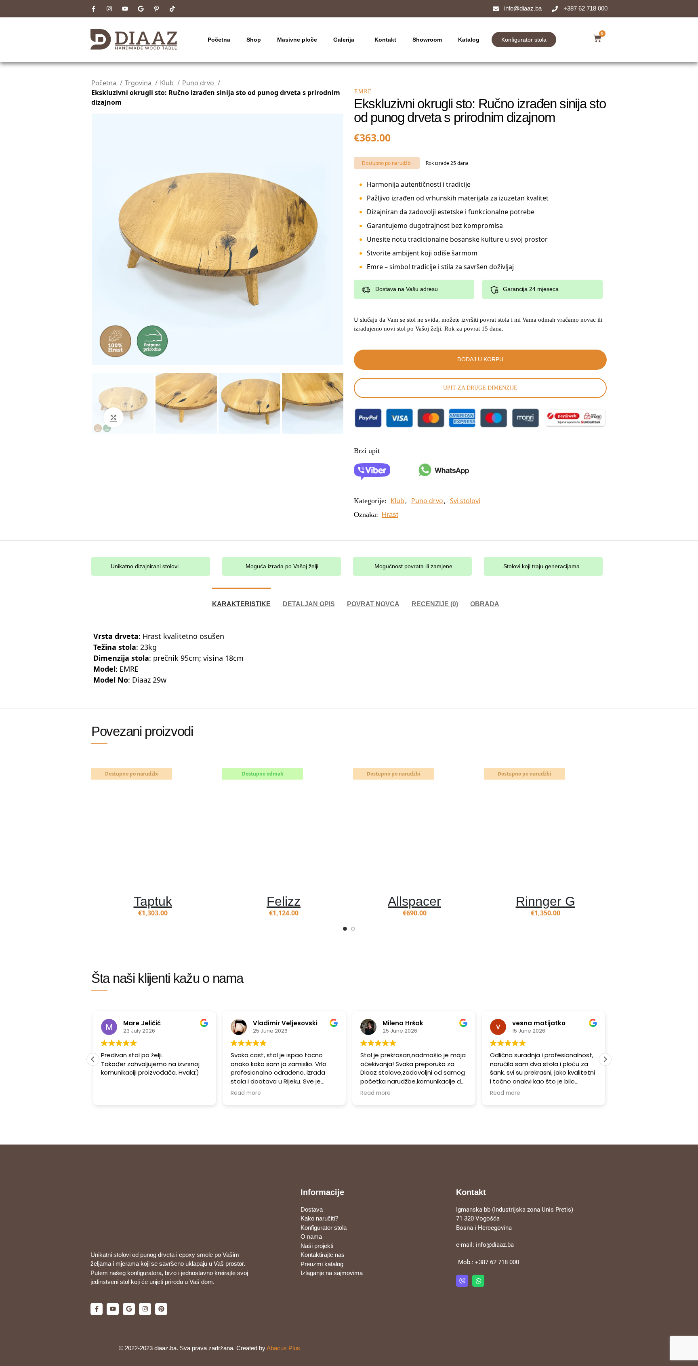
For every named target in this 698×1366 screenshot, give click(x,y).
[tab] (241, 600)
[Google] (129, 1286)
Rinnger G (545, 901)
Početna (219, 39)
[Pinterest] (161, 1286)
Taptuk (153, 901)
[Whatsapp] (478, 1281)
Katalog (468, 39)
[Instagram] (145, 1286)
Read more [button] (116, 1093)
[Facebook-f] (96, 1286)
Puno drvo (199, 82)
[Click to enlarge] (113, 417)
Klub (167, 82)
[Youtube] (113, 1286)
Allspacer (414, 901)
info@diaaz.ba (495, 1244)
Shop (253, 39)
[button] (605, 1059)
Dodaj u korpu (480, 359)
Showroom (427, 39)
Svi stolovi (465, 500)
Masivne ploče (297, 39)
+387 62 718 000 (497, 1262)
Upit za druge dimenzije (480, 388)
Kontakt (385, 39)
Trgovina (139, 82)
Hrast (390, 515)
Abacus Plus (283, 1321)
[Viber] (462, 1281)
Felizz (284, 901)
